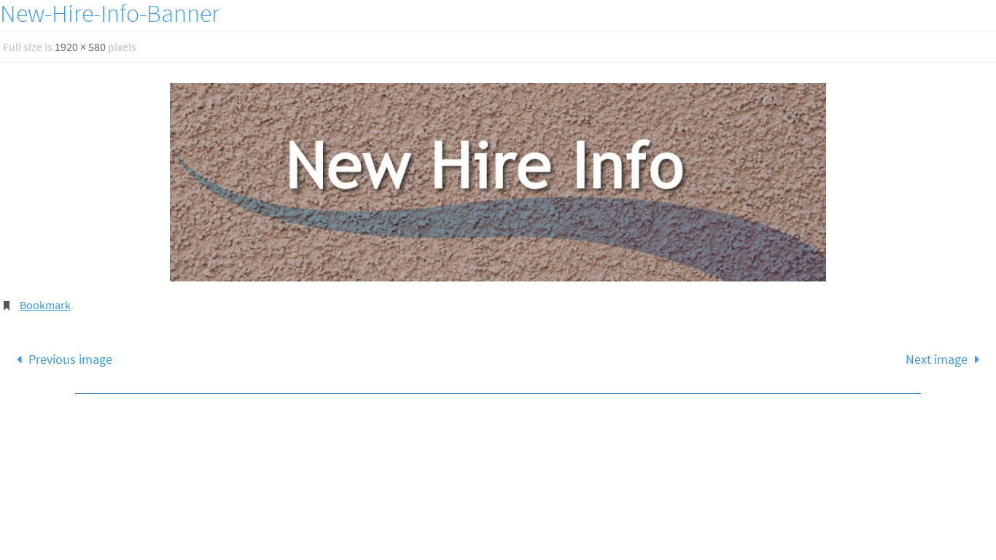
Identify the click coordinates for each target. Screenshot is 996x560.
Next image (937, 359)
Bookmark (45, 305)
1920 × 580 (80, 46)
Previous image (70, 359)
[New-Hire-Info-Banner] (498, 182)
